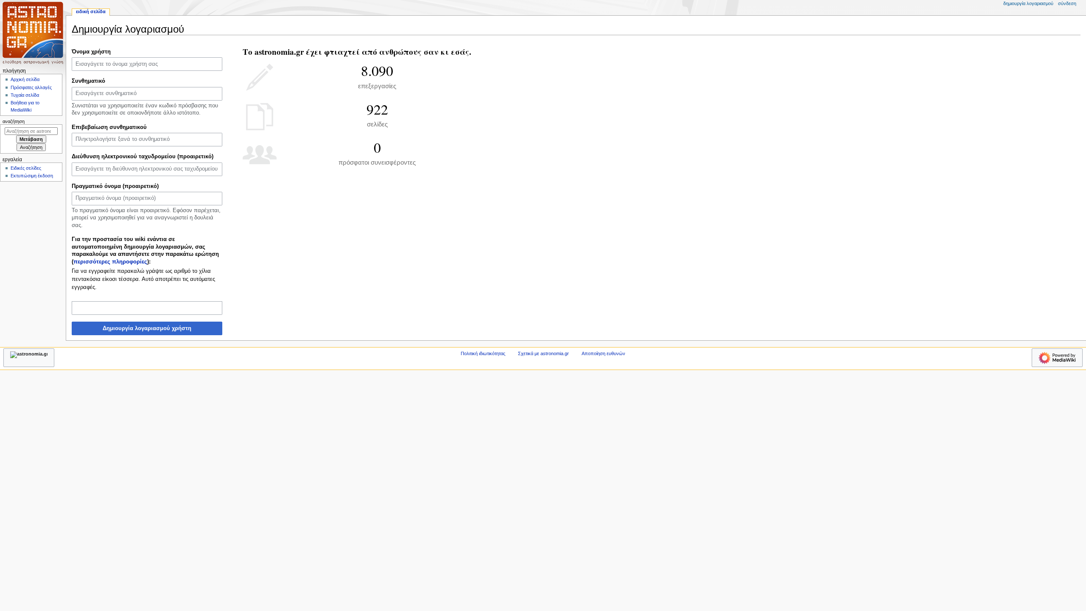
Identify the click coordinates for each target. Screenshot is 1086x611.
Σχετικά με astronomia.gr (543, 353)
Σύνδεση (1067, 3)
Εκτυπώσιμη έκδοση (32, 175)
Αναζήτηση (14, 121)
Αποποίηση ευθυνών (603, 353)
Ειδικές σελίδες (26, 168)
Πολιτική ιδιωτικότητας (483, 353)
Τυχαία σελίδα (25, 95)
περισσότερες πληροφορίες (110, 262)
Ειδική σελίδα (91, 11)
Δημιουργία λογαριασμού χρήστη (147, 328)
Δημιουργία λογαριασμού (1028, 3)
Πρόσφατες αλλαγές (31, 87)
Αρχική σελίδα (25, 79)
